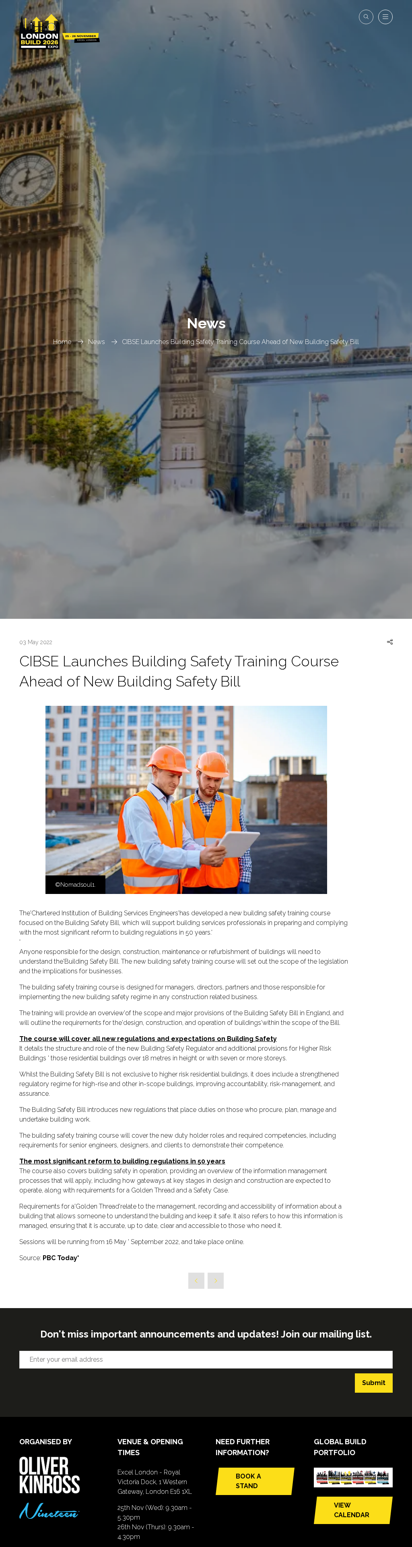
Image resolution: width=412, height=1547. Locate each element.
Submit (373, 1383)
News (96, 342)
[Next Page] (216, 1281)
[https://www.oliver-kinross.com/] (49, 1491)
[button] (366, 17)
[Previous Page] (196, 1281)
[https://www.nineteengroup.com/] (49, 1516)
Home (62, 342)
